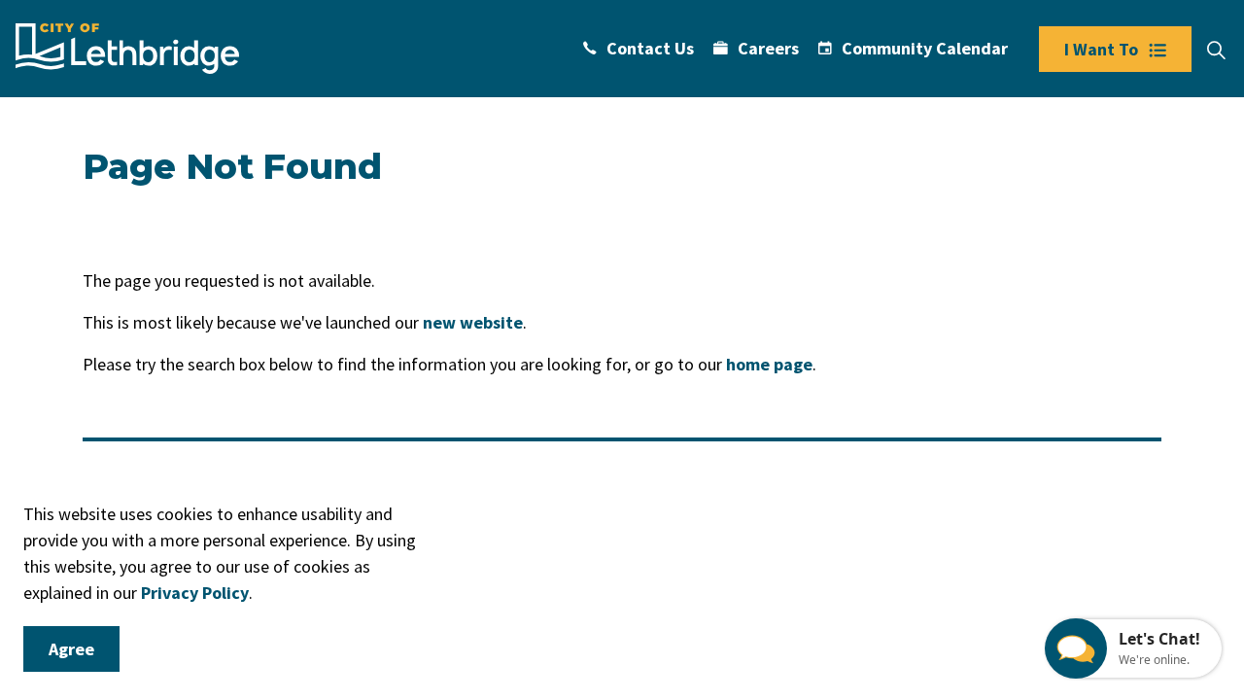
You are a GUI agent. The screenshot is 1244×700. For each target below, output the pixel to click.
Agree (71, 649)
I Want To (1101, 49)
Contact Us (650, 48)
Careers (768, 48)
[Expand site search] (1216, 50)
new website (473, 322)
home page (769, 364)
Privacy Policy (195, 592)
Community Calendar (925, 48)
